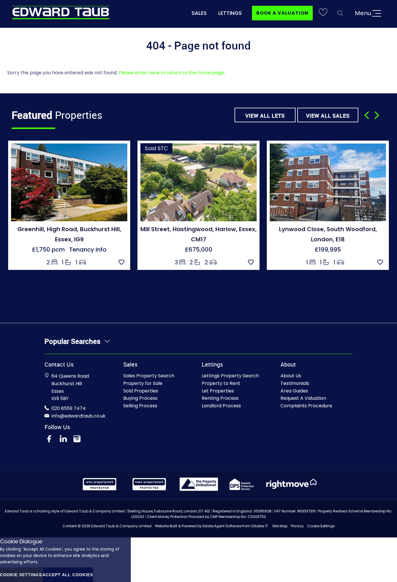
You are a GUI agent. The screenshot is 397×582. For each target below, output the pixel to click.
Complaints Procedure (306, 405)
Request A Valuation (303, 398)
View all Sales (328, 115)
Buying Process (140, 398)
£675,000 (198, 249)
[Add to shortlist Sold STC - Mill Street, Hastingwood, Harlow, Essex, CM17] (252, 262)
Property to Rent (221, 383)
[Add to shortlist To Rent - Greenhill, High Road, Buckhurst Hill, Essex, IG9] (123, 262)
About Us (290, 375)
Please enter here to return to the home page (171, 72)
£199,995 (328, 249)
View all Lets (265, 115)
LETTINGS (230, 13)
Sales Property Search (148, 375)
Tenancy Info (87, 249)
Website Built (166, 525)
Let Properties (218, 391)
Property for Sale (142, 383)
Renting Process (220, 398)
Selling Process (140, 405)
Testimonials (294, 383)
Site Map (279, 525)
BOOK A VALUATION (282, 13)
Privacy (297, 525)
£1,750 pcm (50, 249)
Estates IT (259, 525)
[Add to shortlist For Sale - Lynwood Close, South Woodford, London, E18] (381, 262)
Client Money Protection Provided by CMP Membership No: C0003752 (206, 516)
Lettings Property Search (230, 375)
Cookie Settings (321, 525)
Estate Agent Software (222, 525)
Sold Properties (140, 391)
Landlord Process (221, 405)
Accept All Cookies (67, 574)
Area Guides (294, 391)
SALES (199, 13)
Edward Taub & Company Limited (121, 525)
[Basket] (323, 13)
